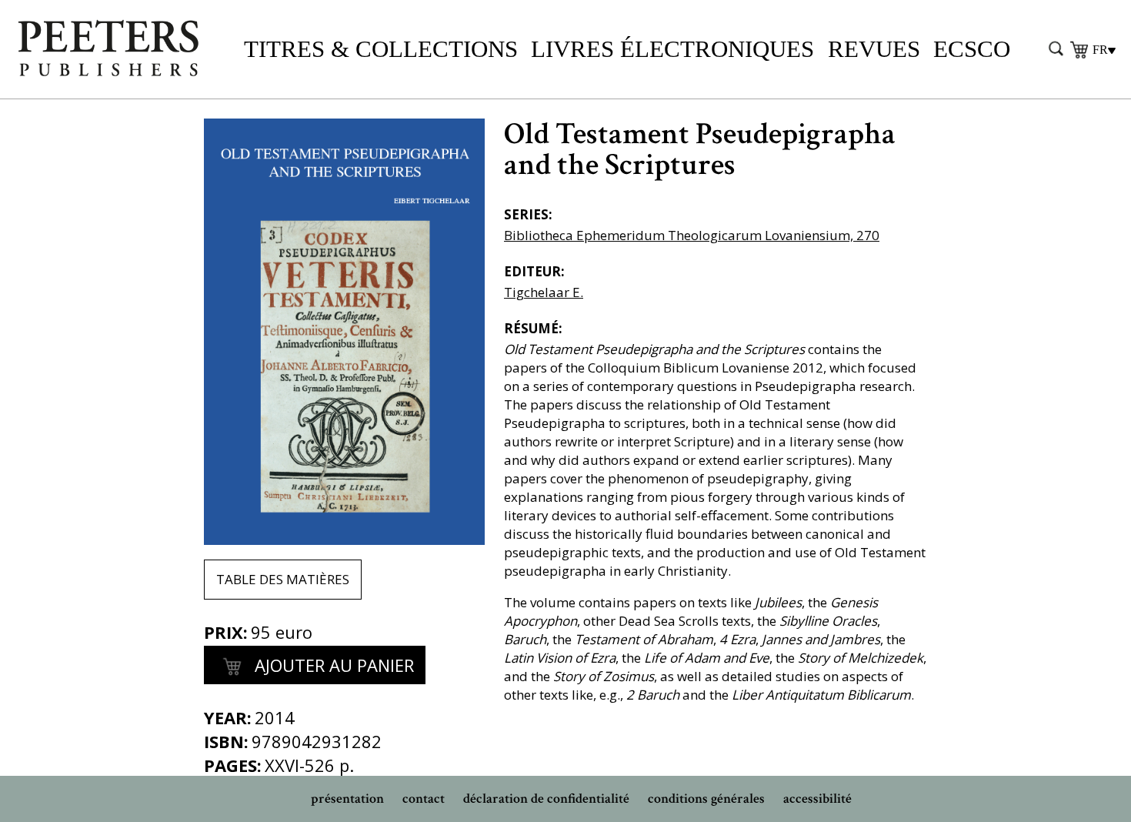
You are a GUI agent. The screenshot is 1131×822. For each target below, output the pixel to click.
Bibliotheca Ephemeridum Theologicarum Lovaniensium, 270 (691, 235)
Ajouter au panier (332, 665)
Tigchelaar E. (543, 292)
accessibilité (817, 798)
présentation (347, 798)
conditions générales (706, 798)
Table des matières (282, 579)
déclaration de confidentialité (546, 798)
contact (423, 798)
